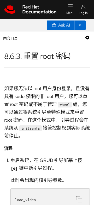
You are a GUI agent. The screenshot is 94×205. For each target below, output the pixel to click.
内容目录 (10, 38)
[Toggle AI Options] (80, 25)
